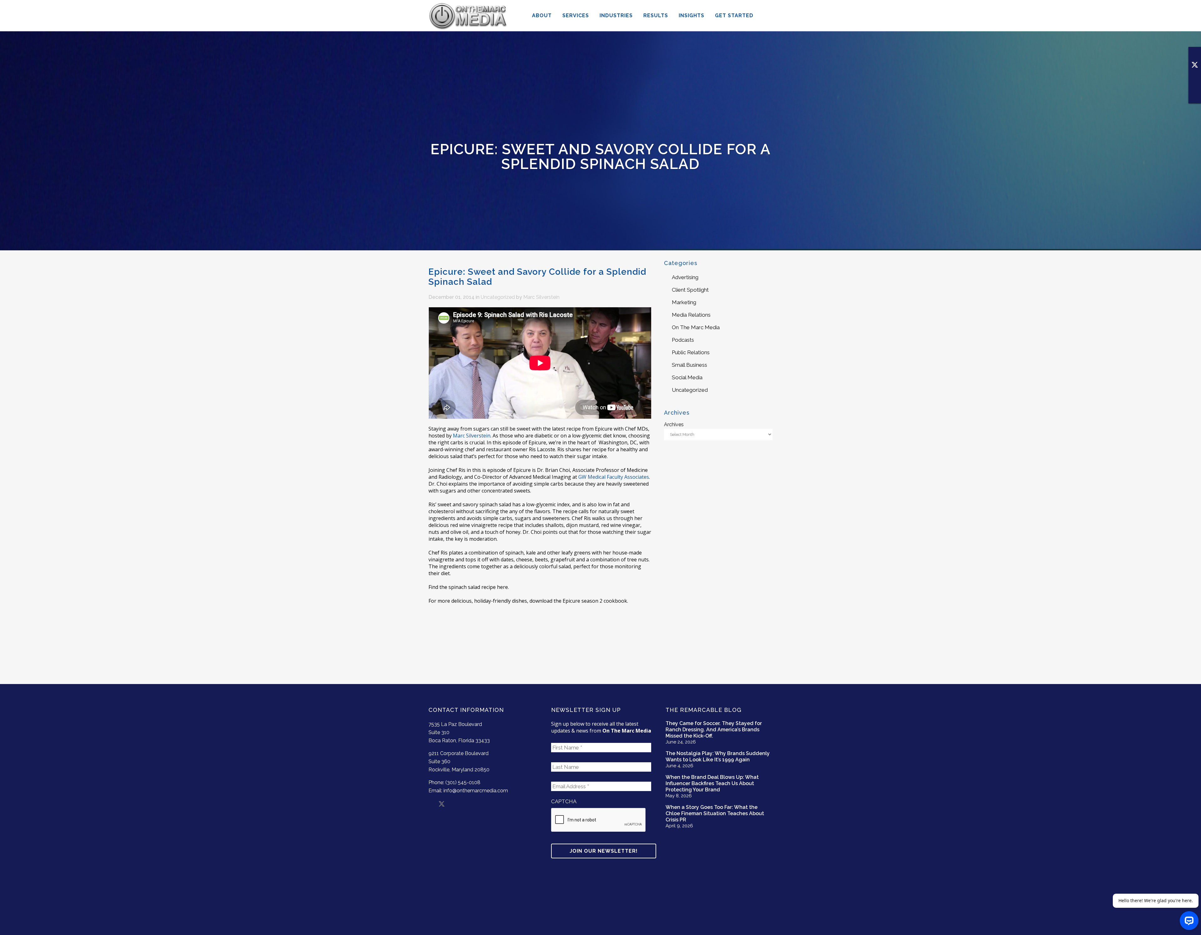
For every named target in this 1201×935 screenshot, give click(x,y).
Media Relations (691, 315)
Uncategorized (498, 297)
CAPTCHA (563, 801)
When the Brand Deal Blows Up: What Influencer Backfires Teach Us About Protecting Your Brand (712, 783)
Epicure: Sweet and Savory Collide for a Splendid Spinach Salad (537, 277)
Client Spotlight (690, 290)
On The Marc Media (696, 327)
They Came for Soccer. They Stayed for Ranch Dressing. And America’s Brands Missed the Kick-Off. (714, 729)
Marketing (684, 302)
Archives (674, 424)
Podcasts (683, 340)
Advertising (685, 277)
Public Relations (691, 352)
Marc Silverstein (541, 297)
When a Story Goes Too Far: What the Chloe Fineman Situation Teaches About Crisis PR (715, 813)
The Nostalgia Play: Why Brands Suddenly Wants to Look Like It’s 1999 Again (718, 756)
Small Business (689, 365)
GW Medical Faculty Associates (613, 476)
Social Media (687, 377)
